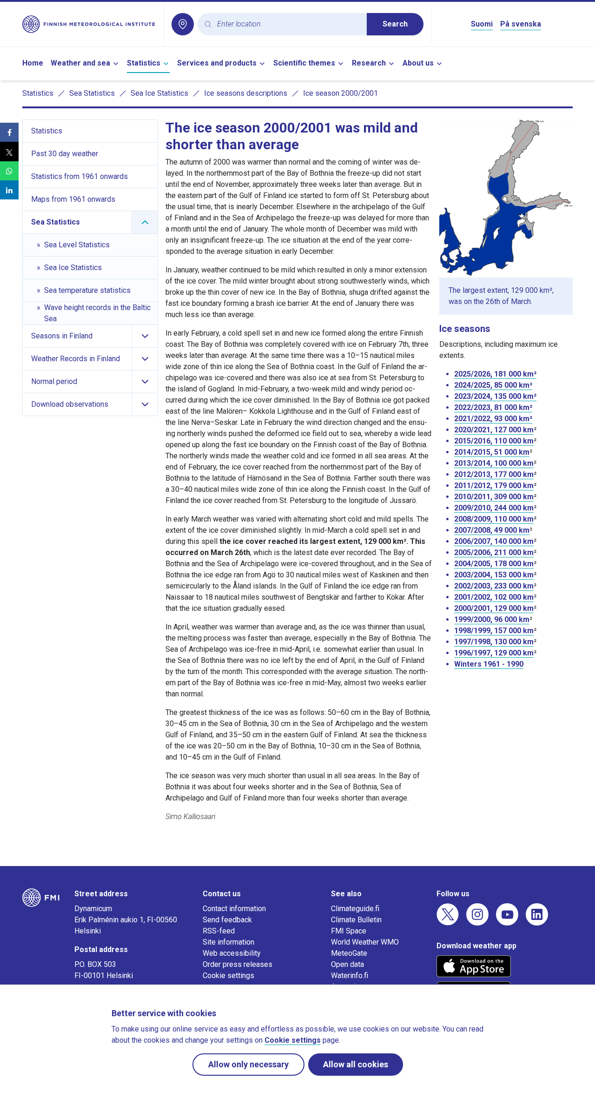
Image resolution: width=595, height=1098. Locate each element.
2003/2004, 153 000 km (494, 574)
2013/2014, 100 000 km (494, 463)
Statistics (143, 63)
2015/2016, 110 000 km (494, 441)
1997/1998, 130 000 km (494, 641)
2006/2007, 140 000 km (494, 541)
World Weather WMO (365, 942)
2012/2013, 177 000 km (494, 474)
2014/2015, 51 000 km (491, 452)
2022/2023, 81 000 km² (493, 407)
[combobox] (288, 24)
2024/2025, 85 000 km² (493, 385)
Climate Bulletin (356, 919)
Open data (347, 964)
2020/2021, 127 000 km (494, 429)
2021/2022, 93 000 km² (493, 418)
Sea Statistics (92, 93)
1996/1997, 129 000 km (494, 652)
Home (32, 63)
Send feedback (227, 919)
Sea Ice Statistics (159, 93)
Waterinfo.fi (349, 975)
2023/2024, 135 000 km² (495, 396)
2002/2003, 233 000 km (494, 586)
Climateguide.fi (355, 908)
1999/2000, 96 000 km (491, 619)
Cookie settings (228, 975)
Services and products (217, 63)
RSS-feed (219, 930)
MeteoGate (349, 953)
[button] (9, 132)
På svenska (520, 24)
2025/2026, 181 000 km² (495, 374)
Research (369, 63)
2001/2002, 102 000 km (494, 597)
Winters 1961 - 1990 (488, 664)
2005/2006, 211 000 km (494, 552)
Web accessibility (232, 953)
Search (395, 24)
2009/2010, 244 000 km (494, 507)
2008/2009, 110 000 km (494, 519)
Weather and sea (80, 63)
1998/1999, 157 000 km (494, 630)
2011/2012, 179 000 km (494, 485)
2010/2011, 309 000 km (494, 496)
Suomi (482, 24)
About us (418, 63)
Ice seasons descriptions (245, 93)
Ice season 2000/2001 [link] (340, 93)
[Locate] (183, 24)
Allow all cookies (355, 1064)
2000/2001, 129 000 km (494, 608)
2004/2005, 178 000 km (494, 563)
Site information (228, 942)
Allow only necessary (248, 1064)
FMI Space (348, 930)
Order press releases (237, 964)
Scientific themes (304, 63)
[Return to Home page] (89, 24)
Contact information (234, 908)
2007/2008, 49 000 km (491, 530)
